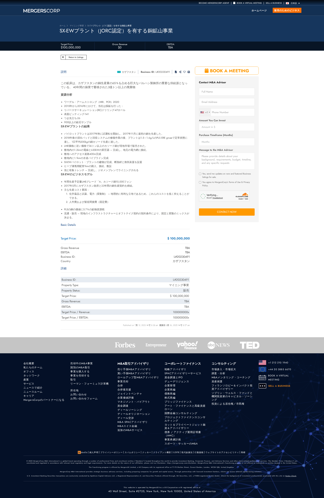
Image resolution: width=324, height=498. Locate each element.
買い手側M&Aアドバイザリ (134, 373)
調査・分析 (218, 373)
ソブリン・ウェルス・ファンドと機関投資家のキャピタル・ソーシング (232, 396)
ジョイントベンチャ (129, 393)
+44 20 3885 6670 (279, 369)
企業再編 (170, 389)
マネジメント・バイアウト (133, 401)
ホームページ (259, 10)
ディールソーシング (129, 410)
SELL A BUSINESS (274, 3)
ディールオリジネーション (133, 414)
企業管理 (170, 385)
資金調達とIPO (174, 377)
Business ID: (148, 72)
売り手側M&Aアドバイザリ (134, 369)
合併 (120, 385)
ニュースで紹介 (33, 387)
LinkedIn (82, 452)
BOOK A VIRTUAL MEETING (278, 377)
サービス (28, 383)
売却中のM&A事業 (81, 363)
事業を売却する (79, 375)
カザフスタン (129, 72)
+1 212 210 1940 (278, 362)
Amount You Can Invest (212, 120)
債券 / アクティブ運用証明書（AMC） (183, 433)
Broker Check (291, 476)
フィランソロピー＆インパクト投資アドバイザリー (232, 387)
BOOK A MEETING (229, 71)
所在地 (74, 390)
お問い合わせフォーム (84, 398)
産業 (26, 379)
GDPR (176, 452)
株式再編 (170, 397)
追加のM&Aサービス (130, 430)
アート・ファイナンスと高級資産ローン (185, 407)
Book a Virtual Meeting (249, 3)
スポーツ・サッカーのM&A (181, 443)
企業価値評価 (125, 397)
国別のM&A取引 (80, 367)
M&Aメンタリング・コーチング (231, 377)
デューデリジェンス (177, 381)
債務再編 (170, 393)
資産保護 (217, 381)
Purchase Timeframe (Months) (216, 135)
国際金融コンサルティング (181, 413)
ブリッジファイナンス (178, 401)
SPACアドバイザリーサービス (183, 373)
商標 (243, 452)
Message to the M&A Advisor (216, 150)
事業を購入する (79, 371)
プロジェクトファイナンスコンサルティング (185, 419)
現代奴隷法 (187, 452)
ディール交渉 (125, 418)
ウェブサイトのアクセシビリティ (222, 452)
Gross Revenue (119, 44)
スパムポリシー (132, 452)
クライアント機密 (162, 452)
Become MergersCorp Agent (214, 3)
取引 (73, 379)
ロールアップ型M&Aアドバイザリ (138, 377)
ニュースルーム (33, 391)
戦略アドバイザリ (175, 369)
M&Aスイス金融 (127, 426)
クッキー (146, 452)
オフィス (28, 371)
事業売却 (122, 381)
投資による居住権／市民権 (228, 403)
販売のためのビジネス (287, 10)
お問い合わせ (78, 394)
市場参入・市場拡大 (224, 369)
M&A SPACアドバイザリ (132, 422)
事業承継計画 (173, 439)
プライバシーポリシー (111, 452)
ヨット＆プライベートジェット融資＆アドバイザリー (185, 426)
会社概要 (28, 363)
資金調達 (122, 405)
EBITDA (170, 44)
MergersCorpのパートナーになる (44, 400)
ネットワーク (31, 375)
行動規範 (199, 452)
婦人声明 (93, 452)
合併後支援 (124, 389)
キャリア (28, 396)
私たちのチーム (33, 367)
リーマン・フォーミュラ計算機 (89, 383)
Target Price (67, 44)
